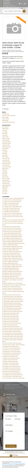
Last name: (17, 419)
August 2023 (5, 187)
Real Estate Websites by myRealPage (17, 453)
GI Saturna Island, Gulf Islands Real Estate (12, 240)
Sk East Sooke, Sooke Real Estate (10, 316)
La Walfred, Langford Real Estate (10, 268)
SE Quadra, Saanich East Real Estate (11, 310)
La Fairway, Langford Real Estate (10, 250)
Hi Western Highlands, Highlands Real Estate (13, 243)
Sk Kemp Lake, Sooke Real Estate (10, 318)
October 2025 (5, 145)
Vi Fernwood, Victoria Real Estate (10, 355)
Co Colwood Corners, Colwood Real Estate (13, 198)
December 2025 (6, 142)
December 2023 (6, 182)
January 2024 (5, 180)
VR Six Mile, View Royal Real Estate (10, 371)
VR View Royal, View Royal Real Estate (11, 373)
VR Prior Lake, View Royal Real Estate (11, 370)
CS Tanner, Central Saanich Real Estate (12, 221)
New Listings (5, 117)
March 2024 (5, 177)
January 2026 (5, 140)
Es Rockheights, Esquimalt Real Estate (11, 238)
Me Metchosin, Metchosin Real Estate (11, 275)
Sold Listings (5, 120)
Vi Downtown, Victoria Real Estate (10, 350)
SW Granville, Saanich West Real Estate (12, 333)
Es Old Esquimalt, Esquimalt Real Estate (12, 236)
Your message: (9, 431)
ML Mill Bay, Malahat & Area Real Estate (12, 283)
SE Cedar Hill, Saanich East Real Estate (12, 298)
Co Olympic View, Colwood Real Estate (12, 206)
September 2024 (6, 167)
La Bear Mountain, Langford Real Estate (15, 51)
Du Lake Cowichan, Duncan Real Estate (12, 230)
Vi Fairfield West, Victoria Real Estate (11, 353)
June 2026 (4, 132)
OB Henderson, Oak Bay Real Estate (11, 286)
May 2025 (4, 153)
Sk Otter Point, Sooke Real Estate (10, 320)
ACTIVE (20, 8)
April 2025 (4, 155)
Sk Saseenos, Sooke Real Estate (10, 321)
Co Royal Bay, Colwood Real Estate (11, 208)
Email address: (9, 425)
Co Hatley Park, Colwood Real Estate (11, 201)
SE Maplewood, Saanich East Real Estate (12, 305)
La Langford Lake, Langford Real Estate (12, 258)
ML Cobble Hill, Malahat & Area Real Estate (13, 278)
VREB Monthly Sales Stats (8, 122)
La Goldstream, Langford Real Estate (11, 255)
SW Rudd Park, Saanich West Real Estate (12, 338)
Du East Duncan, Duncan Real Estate (11, 228)
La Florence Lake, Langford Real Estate (12, 251)
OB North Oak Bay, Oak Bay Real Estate (12, 288)
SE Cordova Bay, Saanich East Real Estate (12, 300)
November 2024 (6, 163)
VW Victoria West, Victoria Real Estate (12, 376)
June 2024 (4, 172)
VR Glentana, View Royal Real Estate (11, 366)
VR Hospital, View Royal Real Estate (11, 368)
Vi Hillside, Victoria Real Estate (9, 356)
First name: (8, 419)
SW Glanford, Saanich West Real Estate (12, 330)
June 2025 (4, 152)
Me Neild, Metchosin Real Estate (10, 276)
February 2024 (6, 178)
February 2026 (6, 138)
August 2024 (5, 168)
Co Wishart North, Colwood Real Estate (12, 213)
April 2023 (4, 193)
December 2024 (6, 162)
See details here (19, 58)
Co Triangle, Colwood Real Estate (10, 211)
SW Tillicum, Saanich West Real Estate (11, 343)
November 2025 (6, 143)
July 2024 (4, 170)
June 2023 (4, 190)
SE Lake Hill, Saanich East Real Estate (11, 303)
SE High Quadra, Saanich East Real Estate (12, 301)
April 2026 (4, 135)
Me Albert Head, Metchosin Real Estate (12, 271)
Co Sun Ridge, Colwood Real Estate (11, 210)
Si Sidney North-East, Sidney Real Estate (12, 311)
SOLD (25, 8)
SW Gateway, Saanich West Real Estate (12, 328)
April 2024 (4, 175)
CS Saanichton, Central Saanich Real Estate (13, 220)
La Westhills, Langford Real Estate (10, 270)
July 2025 (4, 150)
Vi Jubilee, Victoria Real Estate (10, 360)
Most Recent (5, 127)
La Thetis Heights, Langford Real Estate (12, 266)
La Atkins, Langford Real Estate (10, 245)
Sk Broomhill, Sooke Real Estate (10, 315)
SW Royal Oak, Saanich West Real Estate (12, 336)
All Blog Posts (5, 114)
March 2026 (5, 137)
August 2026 (5, 128)
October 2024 (5, 165)
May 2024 (4, 173)
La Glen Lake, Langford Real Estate (11, 253)
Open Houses (5, 119)
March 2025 (5, 157)
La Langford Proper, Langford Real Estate (12, 260)
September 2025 (6, 147)
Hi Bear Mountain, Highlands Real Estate (12, 241)
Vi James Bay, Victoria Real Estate (10, 358)
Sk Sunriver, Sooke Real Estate (9, 325)
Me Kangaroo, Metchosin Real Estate (11, 273)
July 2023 (4, 188)
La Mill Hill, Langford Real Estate (10, 263)
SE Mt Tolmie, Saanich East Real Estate (12, 308)
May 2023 (4, 192)
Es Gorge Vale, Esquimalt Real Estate (11, 233)
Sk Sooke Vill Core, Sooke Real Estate (11, 323)
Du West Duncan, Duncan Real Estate (11, 231)
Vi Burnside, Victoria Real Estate (10, 346)
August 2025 (5, 148)
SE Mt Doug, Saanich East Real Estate (11, 306)
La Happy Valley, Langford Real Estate (11, 256)
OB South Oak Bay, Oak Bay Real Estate (12, 290)
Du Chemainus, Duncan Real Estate (11, 226)
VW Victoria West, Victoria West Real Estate (13, 378)
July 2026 (4, 130)
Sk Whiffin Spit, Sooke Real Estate (10, 326)
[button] (6, 401)
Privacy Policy (6, 453)
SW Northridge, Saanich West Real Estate (12, 335)
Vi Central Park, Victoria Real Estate (11, 348)
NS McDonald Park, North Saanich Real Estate (13, 285)
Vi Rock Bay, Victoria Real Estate (10, 365)
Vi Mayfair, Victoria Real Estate (10, 361)
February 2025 (6, 158)
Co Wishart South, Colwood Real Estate (12, 215)
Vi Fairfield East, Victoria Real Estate (11, 351)
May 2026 (4, 133)
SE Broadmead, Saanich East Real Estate (12, 296)
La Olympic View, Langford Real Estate (12, 265)
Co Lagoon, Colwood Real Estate (10, 203)
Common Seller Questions (8, 115)
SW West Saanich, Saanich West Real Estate (13, 345)
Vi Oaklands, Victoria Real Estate (10, 363)
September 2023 (6, 185)
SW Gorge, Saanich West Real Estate (11, 331)
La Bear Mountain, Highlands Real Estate (12, 246)
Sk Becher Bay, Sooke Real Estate (10, 313)
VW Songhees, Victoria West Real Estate (12, 375)
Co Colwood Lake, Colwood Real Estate (12, 200)
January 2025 (5, 160)
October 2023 (5, 183)
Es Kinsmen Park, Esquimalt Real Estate (12, 235)
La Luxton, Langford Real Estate (10, 261)
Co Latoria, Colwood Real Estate (10, 205)
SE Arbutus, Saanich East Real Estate (11, 295)
